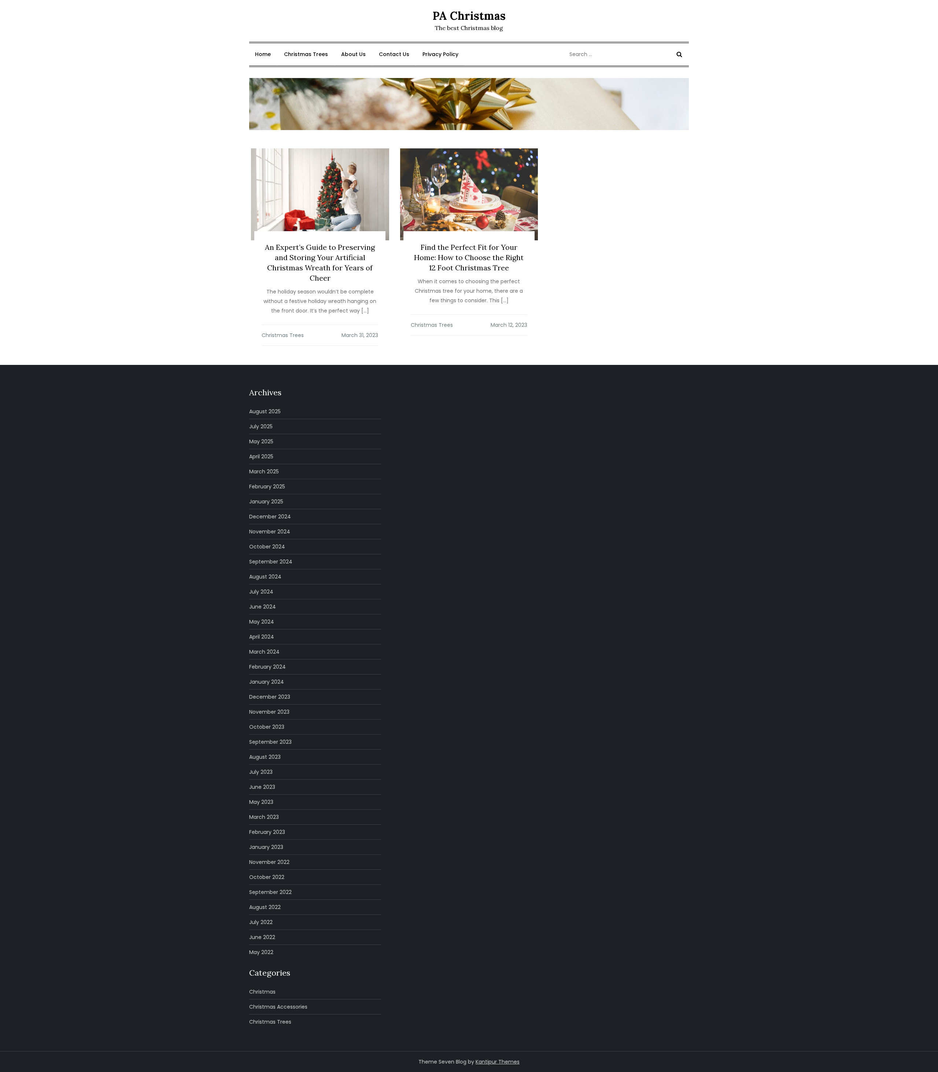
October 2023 (266, 727)
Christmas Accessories (278, 1006)
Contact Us (394, 54)
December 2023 (269, 697)
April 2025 (261, 456)
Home (263, 54)
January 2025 (266, 501)
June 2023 (262, 787)
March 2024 (264, 651)
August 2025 (265, 411)
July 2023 (261, 772)
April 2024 (261, 636)
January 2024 (266, 681)
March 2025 (264, 471)
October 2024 (267, 546)
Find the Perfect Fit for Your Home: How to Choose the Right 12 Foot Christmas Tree (469, 257)
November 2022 (269, 862)
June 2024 (262, 606)
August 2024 (265, 576)
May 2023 (261, 802)
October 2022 (266, 877)
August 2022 (265, 907)
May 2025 (261, 441)
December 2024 (270, 516)
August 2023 (265, 757)
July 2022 (261, 922)
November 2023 (269, 712)
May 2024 (261, 621)
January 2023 (266, 847)
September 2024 (270, 561)
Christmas (262, 991)
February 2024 (267, 666)
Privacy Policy (440, 54)
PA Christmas (469, 16)
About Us (353, 54)
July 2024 (261, 591)
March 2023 (264, 817)
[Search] (679, 54)
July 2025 (261, 426)
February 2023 (267, 832)
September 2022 (270, 892)
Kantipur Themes (498, 1061)
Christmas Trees (306, 54)
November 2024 (269, 531)
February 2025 (267, 486)
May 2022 (261, 952)
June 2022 (262, 937)
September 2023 (270, 742)
